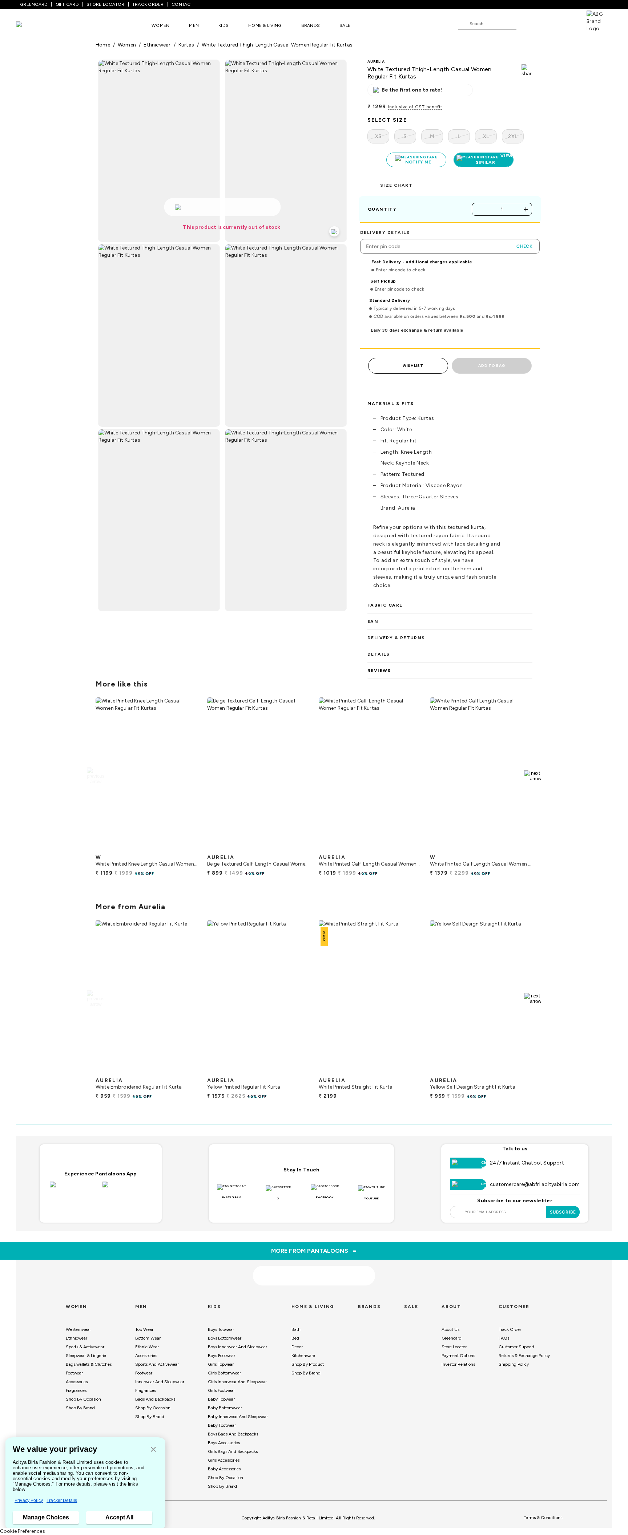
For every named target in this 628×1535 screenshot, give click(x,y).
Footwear (74, 1373)
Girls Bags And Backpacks (233, 1451)
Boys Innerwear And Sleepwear (237, 1346)
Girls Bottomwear (224, 1373)
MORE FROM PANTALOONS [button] (314, 1250)
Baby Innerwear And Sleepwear (238, 1416)
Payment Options (458, 1355)
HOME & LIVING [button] (264, 25)
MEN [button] (194, 25)
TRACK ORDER (148, 4)
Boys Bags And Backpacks (233, 1434)
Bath (296, 1329)
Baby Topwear (221, 1399)
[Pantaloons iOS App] (74, 1189)
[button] (153, 1450)
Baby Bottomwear (225, 1407)
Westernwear (78, 1329)
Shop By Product (307, 1364)
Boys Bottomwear (224, 1338)
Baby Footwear (222, 1425)
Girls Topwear (221, 1364)
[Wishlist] (526, 24)
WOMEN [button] (160, 25)
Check (524, 246)
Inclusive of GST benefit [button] (415, 106)
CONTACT (182, 4)
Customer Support (516, 1346)
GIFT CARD (67, 4)
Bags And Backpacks (155, 1399)
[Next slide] (532, 775)
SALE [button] (344, 25)
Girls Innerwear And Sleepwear (237, 1381)
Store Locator (454, 1346)
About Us (450, 1329)
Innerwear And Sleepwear (159, 1381)
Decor (297, 1346)
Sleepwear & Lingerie (86, 1355)
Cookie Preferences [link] (22, 1531)
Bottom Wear (148, 1338)
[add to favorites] (186, 848)
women (127, 45)
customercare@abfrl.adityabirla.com (535, 1184)
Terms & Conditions (543, 1517)
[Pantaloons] (30, 25)
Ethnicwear (76, 1338)
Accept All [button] (119, 1517)
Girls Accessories (223, 1460)
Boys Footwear (221, 1355)
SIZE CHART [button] (396, 185)
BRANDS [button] (310, 25)
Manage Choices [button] (46, 1517)
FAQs (504, 1338)
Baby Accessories (224, 1468)
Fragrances (76, 1390)
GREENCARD (34, 4)
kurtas (186, 45)
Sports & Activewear (85, 1346)
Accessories (77, 1381)
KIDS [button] (223, 25)
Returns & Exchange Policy (524, 1355)
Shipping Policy (514, 1364)
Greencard (452, 1338)
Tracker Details (62, 1500)
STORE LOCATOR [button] (105, 4)
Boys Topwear (221, 1329)
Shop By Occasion (83, 1399)
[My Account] (546, 23)
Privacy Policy (29, 1500)
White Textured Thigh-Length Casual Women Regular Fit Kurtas (277, 45)
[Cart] (565, 23)
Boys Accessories (224, 1442)
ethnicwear (157, 45)
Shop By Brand (80, 1407)
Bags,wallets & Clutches (89, 1364)
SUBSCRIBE (563, 1212)
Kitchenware (303, 1355)
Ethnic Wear (147, 1346)
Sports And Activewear (157, 1364)
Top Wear (144, 1329)
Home (103, 45)
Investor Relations (458, 1364)
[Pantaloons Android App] (127, 1189)
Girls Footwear (221, 1390)
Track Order (510, 1329)
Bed (295, 1338)
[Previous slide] (95, 775)
